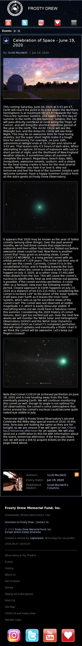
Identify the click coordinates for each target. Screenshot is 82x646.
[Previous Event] (14, 31)
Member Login (13, 620)
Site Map (10, 607)
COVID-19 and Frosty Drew (20, 613)
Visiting (9, 568)
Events (9, 562)
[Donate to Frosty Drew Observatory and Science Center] (57, 22)
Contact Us (42, 522)
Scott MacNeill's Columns (57, 486)
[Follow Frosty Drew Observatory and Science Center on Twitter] (32, 635)
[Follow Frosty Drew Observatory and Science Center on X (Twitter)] (25, 22)
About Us (10, 574)
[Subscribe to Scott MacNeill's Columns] (77, 475)
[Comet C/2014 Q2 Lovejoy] (40, 388)
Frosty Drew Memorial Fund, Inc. (28, 530)
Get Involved (12, 581)
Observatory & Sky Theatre (20, 555)
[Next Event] (18, 31)
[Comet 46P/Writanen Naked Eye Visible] (40, 233)
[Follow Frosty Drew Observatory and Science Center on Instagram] (41, 22)
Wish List (10, 600)
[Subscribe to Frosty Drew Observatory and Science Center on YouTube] (8, 22)
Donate (9, 587)
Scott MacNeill (17, 52)
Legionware (36, 538)
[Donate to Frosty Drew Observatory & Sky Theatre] (68, 635)
